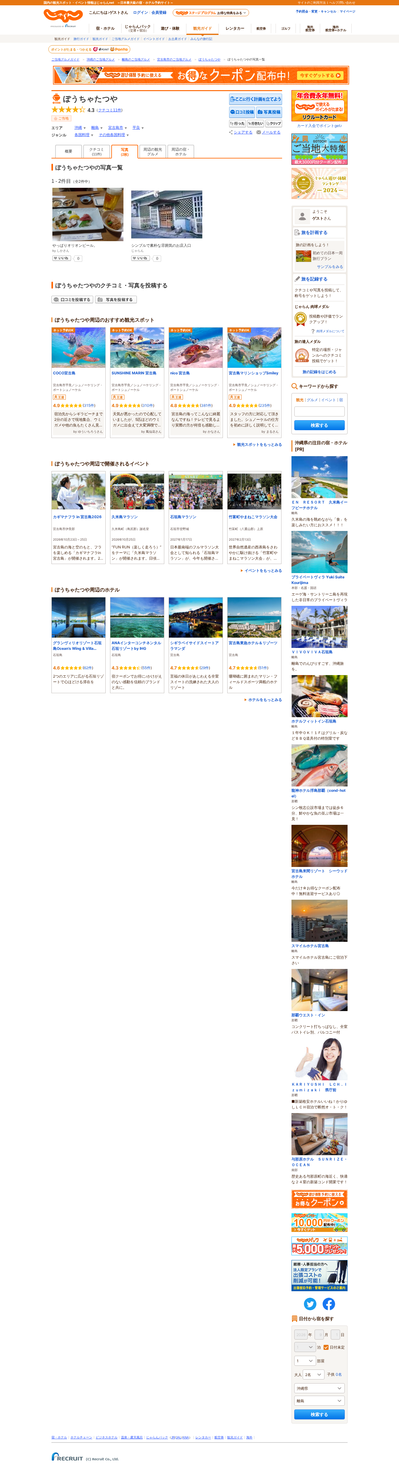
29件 (205, 667)
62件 (88, 667)
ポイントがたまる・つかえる (71, 49)
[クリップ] (273, 124)
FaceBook (329, 1304)
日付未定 (337, 1347)
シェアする (243, 132)
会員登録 (158, 12)
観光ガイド (100, 39)
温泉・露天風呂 (132, 1437)
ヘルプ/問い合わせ (342, 2)
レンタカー (235, 28)
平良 (136, 127)
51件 (263, 667)
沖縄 (78, 127)
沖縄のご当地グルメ (101, 59)
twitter (310, 1304)
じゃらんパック (138, 28)
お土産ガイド (177, 39)
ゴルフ (286, 28)
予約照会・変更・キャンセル (316, 11)
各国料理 (82, 135)
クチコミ (96, 151)
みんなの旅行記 (201, 39)
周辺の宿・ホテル (180, 151)
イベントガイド (154, 39)
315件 (89, 405)
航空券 (261, 28)
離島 (95, 127)
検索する (319, 425)
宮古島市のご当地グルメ (174, 59)
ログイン (140, 12)
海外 (310, 28)
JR (173, 1437)
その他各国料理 (112, 135)
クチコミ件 (109, 110)
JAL (178, 1437)
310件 (147, 405)
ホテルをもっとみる (265, 699)
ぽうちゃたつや (209, 59)
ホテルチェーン (81, 1437)
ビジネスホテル (107, 1437)
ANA (185, 1437)
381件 (206, 405)
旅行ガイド (81, 39)
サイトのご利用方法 (312, 2)
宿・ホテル (59, 1437)
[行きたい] (255, 124)
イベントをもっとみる (263, 570)
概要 (68, 151)
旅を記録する (314, 278)
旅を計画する (314, 232)
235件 (265, 405)
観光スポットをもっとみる (259, 444)
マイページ (347, 11)
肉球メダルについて (330, 331)
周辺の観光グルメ (152, 151)
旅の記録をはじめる (319, 371)
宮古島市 (115, 127)
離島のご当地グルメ (136, 59)
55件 (146, 667)
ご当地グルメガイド (126, 39)
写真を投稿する (269, 112)
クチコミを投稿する (242, 112)
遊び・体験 (170, 28)
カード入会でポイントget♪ (319, 125)
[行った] (237, 124)
